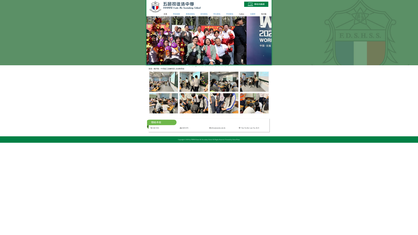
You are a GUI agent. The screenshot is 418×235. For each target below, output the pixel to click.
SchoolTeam (236, 139)
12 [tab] (225, 66)
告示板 (263, 14)
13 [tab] (229, 66)
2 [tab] (193, 66)
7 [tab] (209, 66)
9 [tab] (215, 66)
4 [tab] (199, 66)
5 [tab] (202, 66)
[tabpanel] (209, 40)
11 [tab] (222, 66)
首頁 (150, 69)
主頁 (165, 14)
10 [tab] (219, 66)
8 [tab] (212, 66)
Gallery (241, 14)
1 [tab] (189, 66)
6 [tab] (206, 66)
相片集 (156, 69)
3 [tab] (196, 66)
